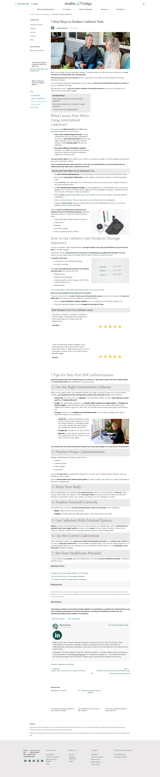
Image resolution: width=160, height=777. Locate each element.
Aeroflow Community (36, 24)
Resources (104, 9)
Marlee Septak (62, 28)
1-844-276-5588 (23, 4)
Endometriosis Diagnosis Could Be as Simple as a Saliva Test (39, 64)
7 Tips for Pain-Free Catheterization (65, 109)
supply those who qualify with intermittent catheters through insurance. (88, 255)
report (54, 247)
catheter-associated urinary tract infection (80, 195)
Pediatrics (33, 36)
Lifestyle (71, 664)
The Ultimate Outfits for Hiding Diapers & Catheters (69, 579)
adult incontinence (37, 98)
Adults (32, 40)
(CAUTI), (98, 195)
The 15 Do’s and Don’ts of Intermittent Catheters (68, 576)
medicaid (33, 101)
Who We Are (120, 9)
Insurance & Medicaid (85, 9)
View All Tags (34, 107)
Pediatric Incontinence (42, 101)
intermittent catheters (58, 619)
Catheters (61, 664)
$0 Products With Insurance (45, 9)
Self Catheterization (74, 619)
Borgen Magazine (79, 654)
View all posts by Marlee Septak (118, 625)
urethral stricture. (65, 200)
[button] (144, 4)
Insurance (33, 32)
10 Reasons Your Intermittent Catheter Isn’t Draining (69, 573)
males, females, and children (100, 479)
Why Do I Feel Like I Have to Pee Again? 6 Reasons (38, 82)
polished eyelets (89, 530)
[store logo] (78, 3)
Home (31, 14)
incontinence (35, 95)
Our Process (66, 9)
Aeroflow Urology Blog (42, 14)
